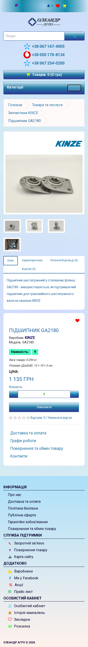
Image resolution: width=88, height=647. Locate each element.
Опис (10, 260)
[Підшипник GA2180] (44, 173)
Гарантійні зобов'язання (28, 522)
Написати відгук (60, 417)
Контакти (18, 456)
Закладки (21, 619)
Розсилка (21, 626)
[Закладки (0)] (58, 5)
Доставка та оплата (28, 433)
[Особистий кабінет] (50, 5)
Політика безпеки (23, 508)
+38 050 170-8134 (48, 54)
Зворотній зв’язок (28, 543)
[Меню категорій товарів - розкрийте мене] (74, 88)
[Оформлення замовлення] (72, 5)
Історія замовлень (29, 613)
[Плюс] (74, 394)
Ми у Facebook (25, 578)
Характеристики (32, 260)
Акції (18, 585)
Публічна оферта (22, 515)
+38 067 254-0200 (48, 63)
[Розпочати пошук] (74, 36)
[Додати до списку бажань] (77, 320)
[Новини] (19, 5)
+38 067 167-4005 (48, 46)
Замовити (44, 407)
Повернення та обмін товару (36, 448)
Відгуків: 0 (38, 417)
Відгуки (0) (29, 269)
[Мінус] (13, 394)
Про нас (14, 495)
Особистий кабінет (29, 606)
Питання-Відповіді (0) (64, 260)
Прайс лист (23, 591)
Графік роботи (23, 440)
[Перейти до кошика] (65, 5)
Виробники (23, 571)
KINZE (30, 337)
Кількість (16, 387)
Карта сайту (23, 557)
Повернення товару (30, 550)
